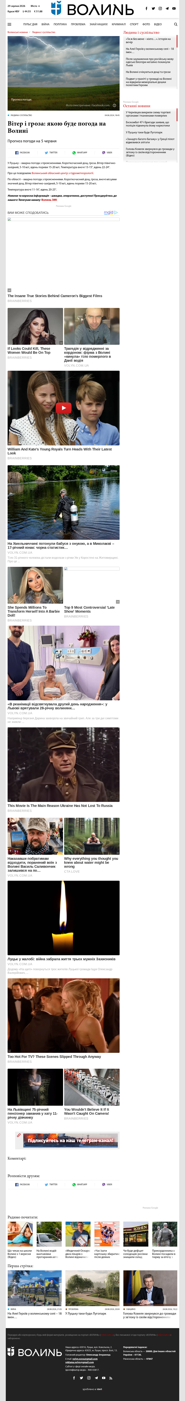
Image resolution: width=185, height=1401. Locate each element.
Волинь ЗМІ (49, 200)
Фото (146, 24)
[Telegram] (167, 9)
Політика (60, 24)
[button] (35, 6)
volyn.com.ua (107, 1335)
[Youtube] (174, 9)
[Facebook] (146, 9)
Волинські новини (18, 32)
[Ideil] (92, 1389)
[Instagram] (160, 9)
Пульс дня (30, 24)
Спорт (134, 24)
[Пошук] (175, 24)
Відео (158, 24)
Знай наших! (99, 24)
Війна (46, 24)
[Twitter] (153, 9)
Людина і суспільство (43, 32)
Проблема (78, 24)
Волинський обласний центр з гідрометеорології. (63, 173)
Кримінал (119, 24)
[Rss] (111, 1378)
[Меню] (9, 24)
